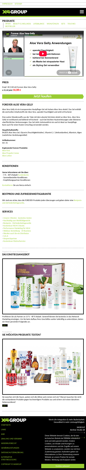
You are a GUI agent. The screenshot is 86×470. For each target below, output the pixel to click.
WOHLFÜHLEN (53, 24)
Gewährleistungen (10, 448)
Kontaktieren (7, 185)
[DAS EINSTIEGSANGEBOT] (43, 286)
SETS (63, 24)
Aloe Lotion (7, 156)
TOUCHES (71, 24)
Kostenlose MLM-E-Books (13, 226)
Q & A (5, 236)
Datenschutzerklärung (12, 453)
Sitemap (18, 4)
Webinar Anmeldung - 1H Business (17, 231)
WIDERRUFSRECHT (9, 443)
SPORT (8, 24)
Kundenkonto (23, 175)
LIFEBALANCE (38, 24)
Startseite (6, 425)
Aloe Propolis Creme (10, 153)
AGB (3, 434)
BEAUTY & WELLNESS (22, 24)
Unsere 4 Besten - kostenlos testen (17, 218)
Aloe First (6, 151)
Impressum (7, 4)
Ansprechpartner (10, 239)
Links (3, 430)
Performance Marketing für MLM (16, 228)
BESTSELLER (10, 26)
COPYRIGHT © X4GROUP (11, 464)
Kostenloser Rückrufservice (14, 241)
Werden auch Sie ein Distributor (16, 233)
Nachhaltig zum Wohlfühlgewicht (16, 221)
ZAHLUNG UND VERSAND (11, 439)
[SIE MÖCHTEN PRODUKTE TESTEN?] (43, 367)
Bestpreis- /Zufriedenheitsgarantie (17, 223)
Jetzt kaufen (42, 96)
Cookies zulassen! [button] (63, 466)
